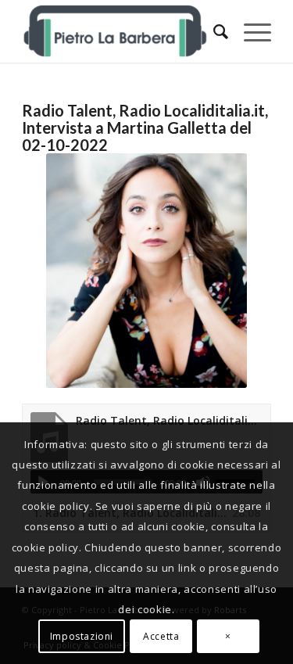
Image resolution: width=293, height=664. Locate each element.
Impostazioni (81, 636)
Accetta (161, 636)
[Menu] (249, 31)
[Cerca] (213, 31)
